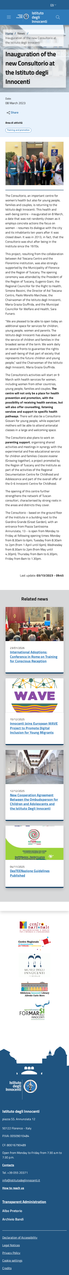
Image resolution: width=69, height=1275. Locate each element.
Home (9, 33)
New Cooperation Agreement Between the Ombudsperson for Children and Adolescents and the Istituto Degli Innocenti (34, 802)
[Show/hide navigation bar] (8, 17)
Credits (7, 1268)
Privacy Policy (11, 1252)
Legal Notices (11, 1245)
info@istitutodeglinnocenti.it (21, 1180)
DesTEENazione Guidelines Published (30, 873)
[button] (53, 4)
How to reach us (13, 1188)
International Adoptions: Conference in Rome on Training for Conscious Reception (34, 656)
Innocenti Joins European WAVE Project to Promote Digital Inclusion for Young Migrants (34, 728)
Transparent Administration (24, 1201)
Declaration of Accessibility (19, 1237)
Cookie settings (12, 1260)
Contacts (8, 1165)
